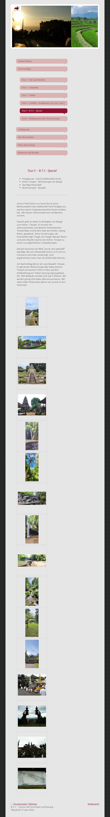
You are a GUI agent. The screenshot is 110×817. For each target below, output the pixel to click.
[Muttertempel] (32, 685)
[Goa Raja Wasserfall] (31, 436)
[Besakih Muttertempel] (32, 654)
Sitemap (33, 804)
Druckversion (20, 804)
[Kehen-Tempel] (32, 342)
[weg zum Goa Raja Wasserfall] (31, 623)
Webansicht (93, 804)
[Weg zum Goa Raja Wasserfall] (31, 467)
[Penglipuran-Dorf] (31, 311)
